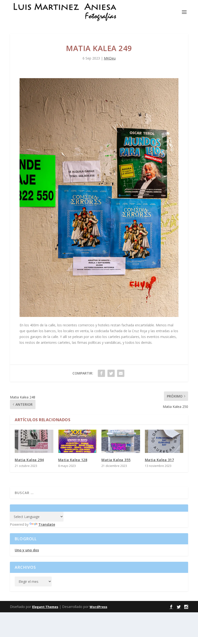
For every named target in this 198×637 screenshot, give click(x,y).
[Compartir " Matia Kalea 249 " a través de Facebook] (101, 373)
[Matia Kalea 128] (77, 441)
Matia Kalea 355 (116, 459)
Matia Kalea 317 (159, 459)
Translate (46, 524)
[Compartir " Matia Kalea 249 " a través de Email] (121, 373)
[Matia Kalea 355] (120, 441)
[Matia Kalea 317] (164, 441)
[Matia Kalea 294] (34, 441)
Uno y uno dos (27, 550)
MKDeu (110, 58)
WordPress (98, 607)
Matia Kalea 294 (29, 459)
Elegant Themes (45, 607)
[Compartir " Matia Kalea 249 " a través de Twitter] (111, 373)
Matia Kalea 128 (72, 459)
